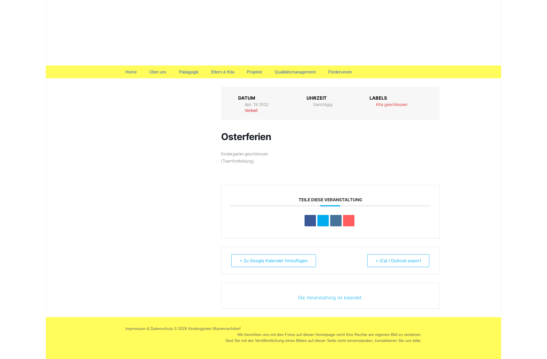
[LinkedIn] (336, 220)
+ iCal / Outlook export (398, 260)
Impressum (135, 328)
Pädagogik (189, 71)
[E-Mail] (348, 220)
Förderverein (340, 71)
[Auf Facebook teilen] (310, 220)
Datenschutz (161, 328)
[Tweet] (323, 220)
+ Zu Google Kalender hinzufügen (274, 260)
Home (131, 71)
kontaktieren (386, 340)
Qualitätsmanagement (295, 71)
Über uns (157, 71)
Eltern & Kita (222, 71)
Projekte (254, 71)
